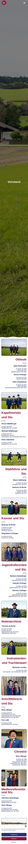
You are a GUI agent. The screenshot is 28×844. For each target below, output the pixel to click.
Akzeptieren (14, 834)
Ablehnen (14, 838)
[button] (26, 826)
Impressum (13, 842)
